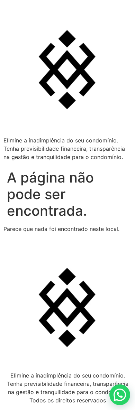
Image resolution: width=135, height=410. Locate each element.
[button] (119, 394)
